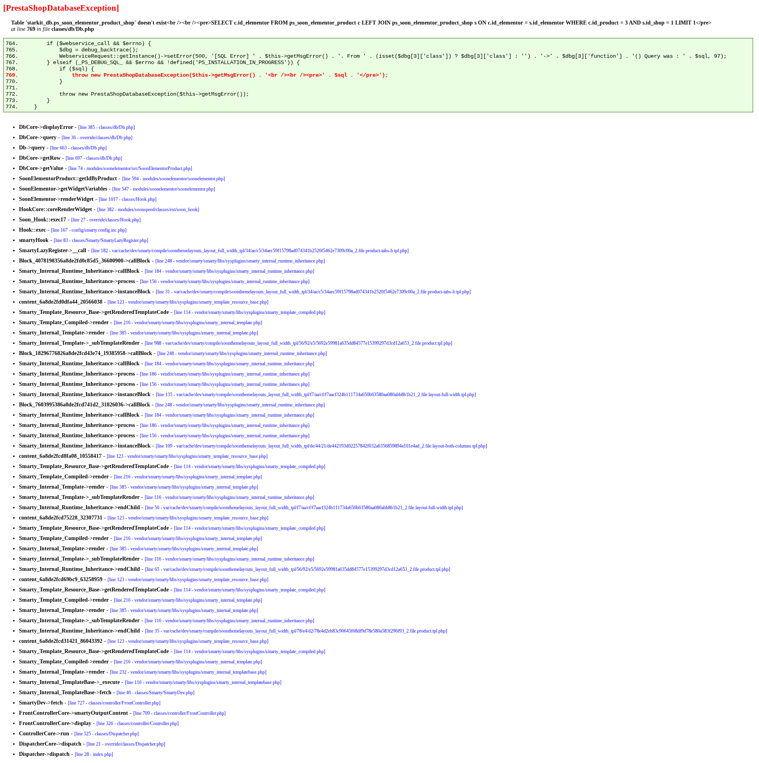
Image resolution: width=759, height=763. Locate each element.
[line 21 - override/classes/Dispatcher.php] (126, 744)
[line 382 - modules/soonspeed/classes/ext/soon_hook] (148, 209)
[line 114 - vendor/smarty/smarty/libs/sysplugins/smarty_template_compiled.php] (249, 312)
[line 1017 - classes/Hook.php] (128, 199)
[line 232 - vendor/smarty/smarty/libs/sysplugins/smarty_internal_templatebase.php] (188, 672)
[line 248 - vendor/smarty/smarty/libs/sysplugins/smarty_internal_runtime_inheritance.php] (240, 261)
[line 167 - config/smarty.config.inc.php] (88, 230)
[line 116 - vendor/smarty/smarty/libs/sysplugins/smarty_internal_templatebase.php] (203, 682)
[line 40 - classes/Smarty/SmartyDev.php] (155, 692)
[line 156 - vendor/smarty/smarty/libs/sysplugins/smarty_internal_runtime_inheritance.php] (225, 281)
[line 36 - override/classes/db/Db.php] (97, 137)
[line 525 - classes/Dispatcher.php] (106, 734)
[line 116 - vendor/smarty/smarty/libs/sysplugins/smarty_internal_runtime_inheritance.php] (229, 497)
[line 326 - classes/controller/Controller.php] (137, 723)
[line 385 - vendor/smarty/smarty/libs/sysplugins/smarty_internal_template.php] (184, 333)
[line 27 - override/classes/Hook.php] (106, 220)
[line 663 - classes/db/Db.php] (78, 148)
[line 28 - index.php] (94, 754)
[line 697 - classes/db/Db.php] (94, 158)
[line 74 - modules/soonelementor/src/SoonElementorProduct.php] (130, 168)
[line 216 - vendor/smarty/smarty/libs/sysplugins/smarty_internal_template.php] (188, 322)
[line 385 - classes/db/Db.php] (106, 127)
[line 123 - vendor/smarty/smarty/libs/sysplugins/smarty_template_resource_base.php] (188, 302)
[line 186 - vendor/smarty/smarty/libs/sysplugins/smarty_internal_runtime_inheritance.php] (225, 374)
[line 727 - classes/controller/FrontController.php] (114, 703)
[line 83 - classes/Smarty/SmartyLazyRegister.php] (101, 240)
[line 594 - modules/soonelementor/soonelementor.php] (173, 178)
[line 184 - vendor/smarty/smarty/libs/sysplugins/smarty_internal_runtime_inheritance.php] (229, 271)
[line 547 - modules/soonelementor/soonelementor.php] (163, 189)
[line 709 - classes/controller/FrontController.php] (179, 713)
